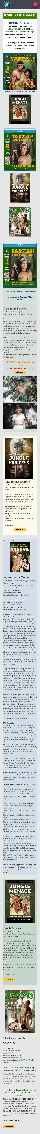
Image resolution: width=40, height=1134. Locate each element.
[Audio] (20, 1011)
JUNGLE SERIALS (20, 23)
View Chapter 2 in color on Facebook (20, 291)
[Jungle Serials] (20, 901)
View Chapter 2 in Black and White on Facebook (20, 298)
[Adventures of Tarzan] (20, 71)
